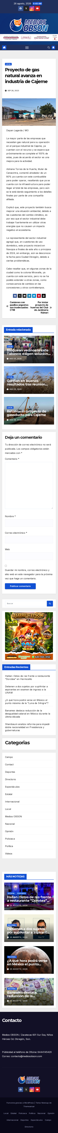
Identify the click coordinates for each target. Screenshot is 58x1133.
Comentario (12, 458)
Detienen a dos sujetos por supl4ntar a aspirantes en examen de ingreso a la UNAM (26, 689)
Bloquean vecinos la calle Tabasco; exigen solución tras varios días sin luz (27, 353)
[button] (49, 47)
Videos (8, 853)
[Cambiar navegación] (27, 47)
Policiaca (10, 838)
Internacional (12, 801)
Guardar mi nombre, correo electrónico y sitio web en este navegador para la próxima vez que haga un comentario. (28, 574)
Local (8, 64)
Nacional (10, 823)
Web (7, 549)
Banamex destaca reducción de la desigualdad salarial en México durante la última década (27, 713)
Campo (9, 757)
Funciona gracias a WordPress (20, 1103)
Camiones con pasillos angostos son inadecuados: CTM (19, 306)
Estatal (8, 794)
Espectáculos (12, 786)
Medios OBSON (13, 816)
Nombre (10, 516)
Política (9, 846)
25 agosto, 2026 (19, 905)
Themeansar (29, 1106)
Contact (9, 764)
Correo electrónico (16, 532)
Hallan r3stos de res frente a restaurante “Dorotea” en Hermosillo (29, 900)
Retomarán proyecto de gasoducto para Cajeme (26, 413)
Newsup (45, 1103)
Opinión (9, 831)
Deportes (10, 772)
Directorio (10, 779)
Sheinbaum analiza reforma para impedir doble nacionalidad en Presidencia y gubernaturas (27, 727)
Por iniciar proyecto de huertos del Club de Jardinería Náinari (39, 307)
